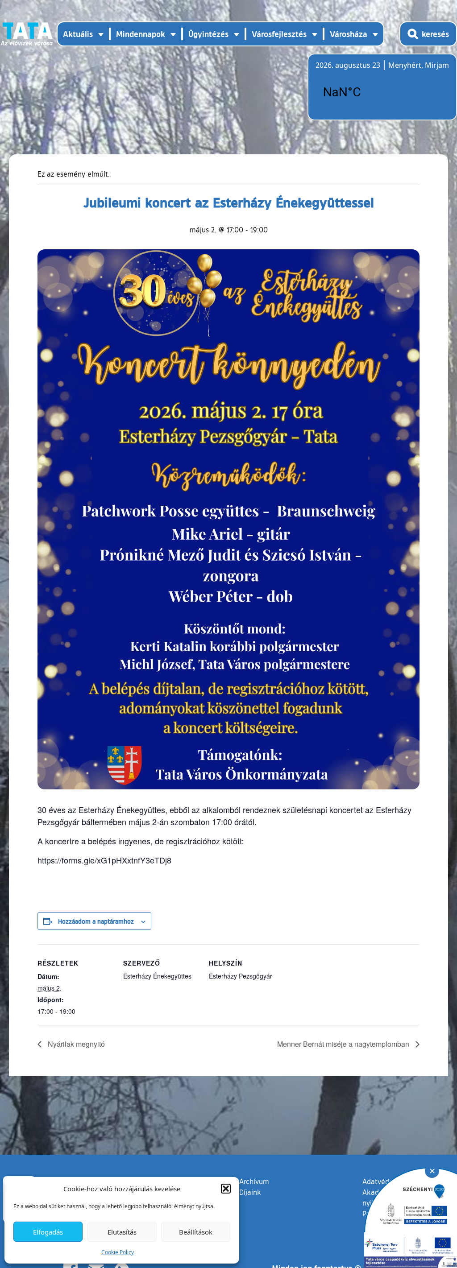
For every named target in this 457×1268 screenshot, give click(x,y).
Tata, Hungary (365, 92)
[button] (225, 1188)
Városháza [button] (348, 34)
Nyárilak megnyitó (75, 1044)
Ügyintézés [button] (208, 34)
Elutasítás (122, 1231)
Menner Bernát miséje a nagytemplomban (344, 1044)
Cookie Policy (117, 1252)
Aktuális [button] (78, 34)
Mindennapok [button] (140, 34)
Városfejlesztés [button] (279, 34)
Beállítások (195, 1231)
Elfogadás (48, 1231)
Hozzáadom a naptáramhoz (96, 921)
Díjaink (250, 1192)
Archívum (254, 1181)
